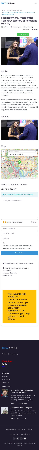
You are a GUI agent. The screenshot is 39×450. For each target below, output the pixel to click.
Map (3, 146)
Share (36, 29)
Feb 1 (13, 419)
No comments (23, 403)
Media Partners (11, 429)
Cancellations (25, 434)
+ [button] (3, 151)
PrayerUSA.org (30, 443)
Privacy (30, 429)
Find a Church (6, 379)
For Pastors (22, 429)
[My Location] (22, 154)
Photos (4, 116)
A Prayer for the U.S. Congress (21, 408)
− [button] (3, 154)
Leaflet (15, 178)
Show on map (28, 27)
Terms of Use (14, 434)
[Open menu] (35, 3)
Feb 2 (13, 403)
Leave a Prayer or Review (14, 184)
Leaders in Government (14, 10)
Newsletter (5, 382)
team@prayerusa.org (11, 354)
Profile (4, 71)
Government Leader (26, 263)
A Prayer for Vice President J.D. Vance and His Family (22, 391)
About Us (5, 376)
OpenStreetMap (27, 178)
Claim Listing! (23, 35)
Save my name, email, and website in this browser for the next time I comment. (17, 247)
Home (3, 10)
